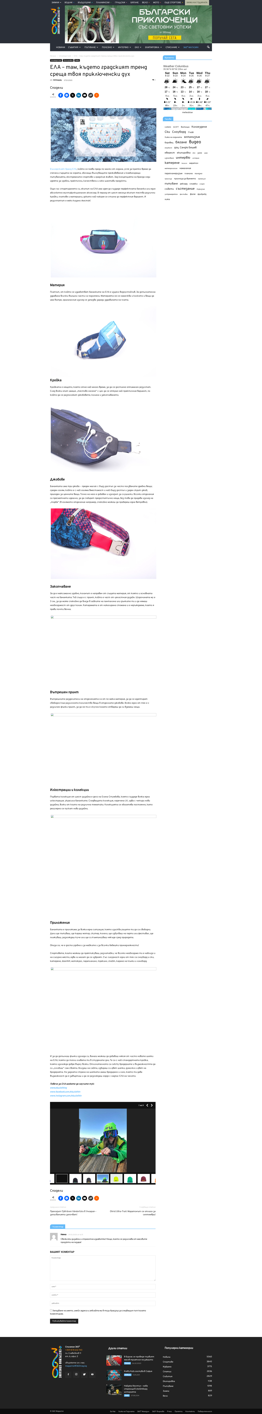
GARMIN (168, 127)
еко (194, 153)
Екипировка (152, 47)
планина (189, 173)
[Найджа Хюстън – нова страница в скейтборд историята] (114, 1390)
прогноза (168, 179)
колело (184, 163)
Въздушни (84, 2)
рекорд (183, 183)
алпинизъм (192, 137)
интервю (183, 158)
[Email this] (84, 95)
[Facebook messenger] (66, 95)
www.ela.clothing (58, 1088)
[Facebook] (68, 1375)
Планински (102, 2)
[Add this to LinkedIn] (78, 95)
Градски (120, 2)
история (195, 158)
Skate (127, 1396)
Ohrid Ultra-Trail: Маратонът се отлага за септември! (133, 1213)
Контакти (190, 1411)
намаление (185, 168)
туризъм (201, 189)
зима (199, 153)
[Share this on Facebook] (60, 95)
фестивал (184, 194)
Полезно (107, 47)
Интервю (123, 47)
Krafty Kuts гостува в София (138, 1371)
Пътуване (90, 47)
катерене (172, 163)
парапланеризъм (173, 173)
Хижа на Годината (197, 2)
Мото (156, 2)
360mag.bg (57, 80)
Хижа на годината (173, 137)
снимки (193, 183)
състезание (185, 188)
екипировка (183, 152)
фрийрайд (202, 194)
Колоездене (199, 127)
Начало (53, 56)
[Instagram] (76, 1375)
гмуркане (168, 148)
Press (169, 1411)
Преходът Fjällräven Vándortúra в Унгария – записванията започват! (73, 1213)
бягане (181, 142)
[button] (208, 47)
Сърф (191, 132)
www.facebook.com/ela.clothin (65, 1092)
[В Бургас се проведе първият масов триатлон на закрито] (114, 1360)
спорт (202, 184)
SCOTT (176, 127)
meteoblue (187, 112)
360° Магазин (190, 47)
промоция (202, 179)
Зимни (55, 2)
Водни (68, 2)
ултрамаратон (171, 194)
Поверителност (205, 1411)
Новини (60, 47)
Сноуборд (179, 132)
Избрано (167, 1367)
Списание (171, 47)
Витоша (185, 127)
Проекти (179, 1411)
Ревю (77, 61)
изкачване (169, 158)
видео (195, 142)
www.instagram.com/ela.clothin (65, 1095)
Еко (137, 47)
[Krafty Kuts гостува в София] (114, 1375)
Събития (73, 47)
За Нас (113, 1411)
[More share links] (96, 95)
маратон (193, 163)
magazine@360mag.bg (76, 1366)
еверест (170, 152)
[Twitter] (84, 1375)
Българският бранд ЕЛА (63, 169)
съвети (169, 189)
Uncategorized (56, 61)
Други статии (117, 1348)
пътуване (171, 183)
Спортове (168, 1362)
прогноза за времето (185, 178)
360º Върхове (158, 1411)
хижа (167, 199)
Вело (145, 2)
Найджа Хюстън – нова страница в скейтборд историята (136, 1389)
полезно (198, 173)
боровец (169, 142)
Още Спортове (173, 2)
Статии (167, 1371)
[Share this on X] (72, 95)
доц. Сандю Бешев (185, 147)
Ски (167, 132)
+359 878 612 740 (73, 1350)
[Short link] (90, 95)
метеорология (171, 168)
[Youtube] (92, 1375)
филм (192, 194)
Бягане (135, 2)
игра (206, 153)
